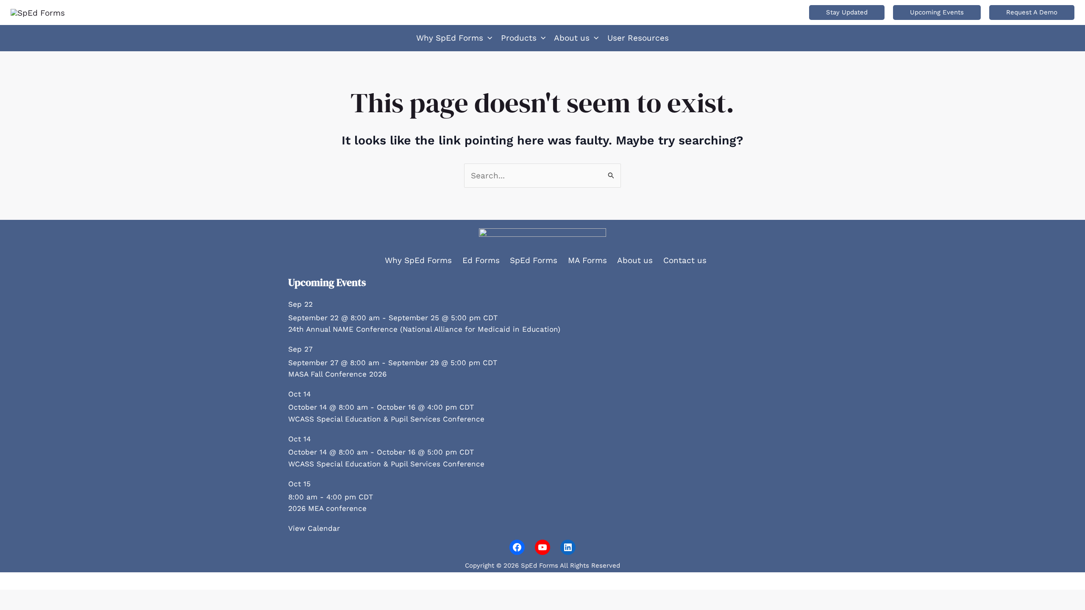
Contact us (685, 260)
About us (635, 260)
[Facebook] (517, 547)
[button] (847, 12)
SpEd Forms (533, 260)
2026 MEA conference (327, 508)
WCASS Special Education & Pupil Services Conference (386, 419)
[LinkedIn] (568, 547)
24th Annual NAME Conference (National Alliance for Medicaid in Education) (424, 329)
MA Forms (587, 260)
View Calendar (314, 528)
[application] (487, 38)
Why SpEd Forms (418, 260)
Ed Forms (481, 260)
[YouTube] (542, 547)
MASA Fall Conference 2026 (337, 374)
